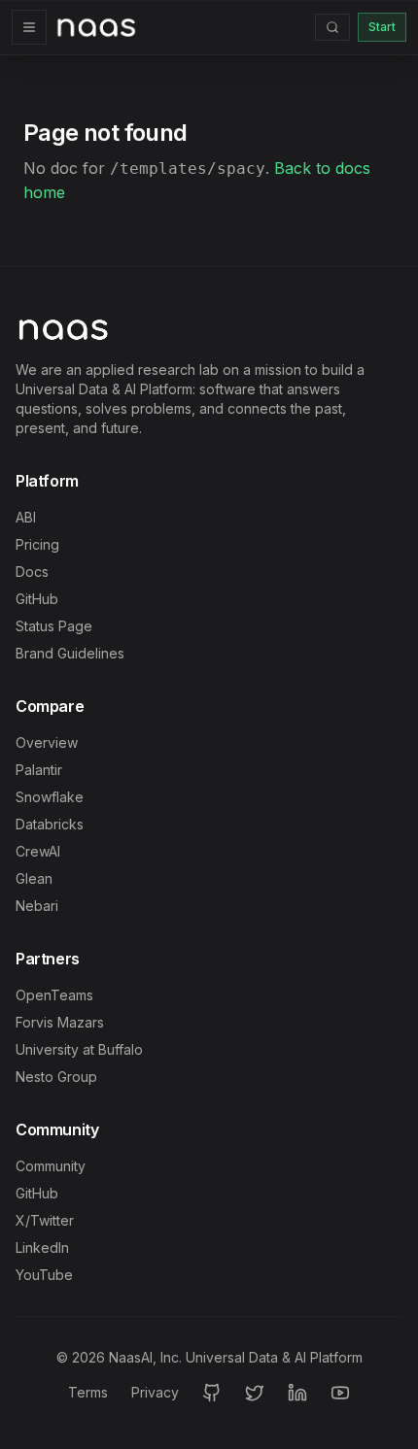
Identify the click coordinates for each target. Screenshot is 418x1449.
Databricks (50, 824)
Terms (88, 1392)
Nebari (37, 905)
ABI (26, 517)
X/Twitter (45, 1220)
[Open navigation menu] (29, 27)
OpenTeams (54, 995)
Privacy (155, 1392)
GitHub (37, 598)
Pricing (37, 544)
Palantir (39, 769)
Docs (32, 571)
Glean (34, 878)
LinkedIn (42, 1247)
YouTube (44, 1274)
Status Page (54, 626)
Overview (47, 742)
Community (51, 1166)
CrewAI (38, 851)
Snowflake (50, 797)
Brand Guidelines (70, 653)
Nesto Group (56, 1076)
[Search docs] (332, 27)
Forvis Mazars (60, 1022)
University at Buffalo (79, 1049)
